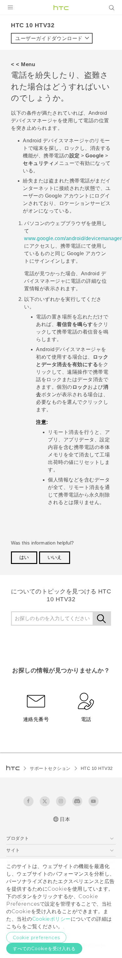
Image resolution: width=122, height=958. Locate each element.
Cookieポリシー (51, 919)
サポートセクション (50, 768)
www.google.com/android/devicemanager (73, 238)
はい (24, 557)
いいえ (55, 557)
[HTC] (61, 7)
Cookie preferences (36, 937)
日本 (65, 819)
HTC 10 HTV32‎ (97, 768)
